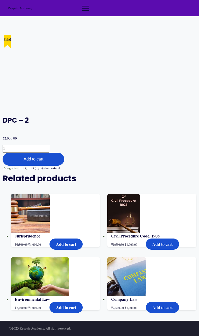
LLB (22, 168)
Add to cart (33, 159)
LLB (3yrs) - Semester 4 (43, 168)
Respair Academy (20, 8)
